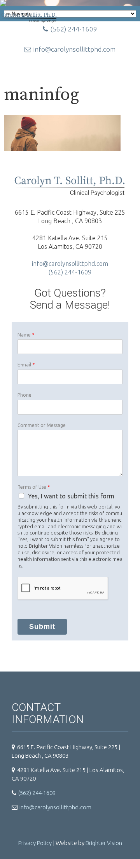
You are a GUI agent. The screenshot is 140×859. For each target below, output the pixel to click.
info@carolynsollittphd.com (74, 49)
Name (26, 334)
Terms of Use (34, 486)
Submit (42, 626)
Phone (25, 394)
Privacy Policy (35, 843)
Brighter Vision (104, 843)
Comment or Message (42, 425)
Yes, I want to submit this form (71, 496)
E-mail (26, 364)
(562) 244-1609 (70, 272)
